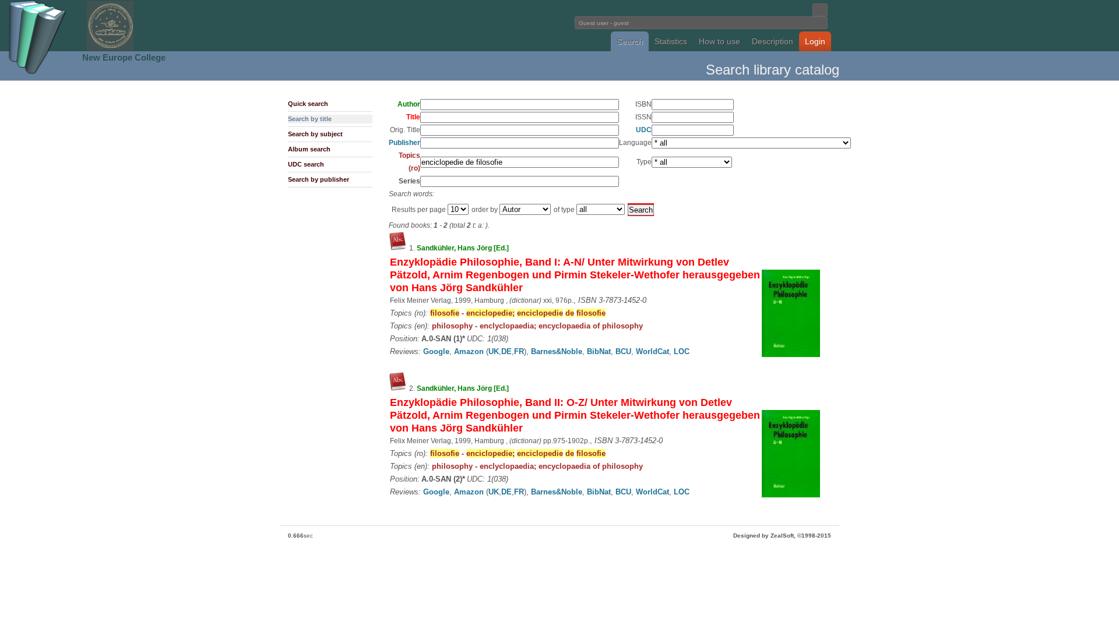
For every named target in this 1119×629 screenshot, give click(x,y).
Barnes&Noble (556, 351)
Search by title (310, 118)
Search (630, 41)
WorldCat (652, 351)
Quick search (308, 103)
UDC (644, 130)
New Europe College (124, 57)
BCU (623, 351)
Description (772, 41)
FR (519, 351)
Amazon (469, 351)
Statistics (670, 41)
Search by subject (315, 133)
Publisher (404, 143)
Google (436, 351)
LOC (681, 351)
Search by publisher (318, 179)
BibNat (599, 351)
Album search (309, 149)
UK (493, 351)
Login (815, 41)
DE (506, 351)
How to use (719, 41)
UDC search (306, 164)
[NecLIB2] (110, 48)
